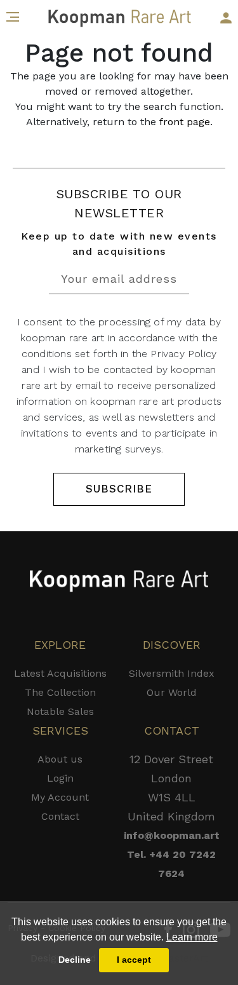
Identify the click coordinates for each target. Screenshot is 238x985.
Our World (172, 692)
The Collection (60, 692)
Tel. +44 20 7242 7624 (171, 864)
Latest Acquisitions (60, 673)
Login (60, 778)
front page (184, 122)
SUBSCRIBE (119, 488)
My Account (60, 797)
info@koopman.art (172, 835)
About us (60, 759)
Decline (74, 959)
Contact (60, 816)
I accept (134, 959)
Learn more (192, 937)
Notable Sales (60, 711)
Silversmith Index (172, 673)
